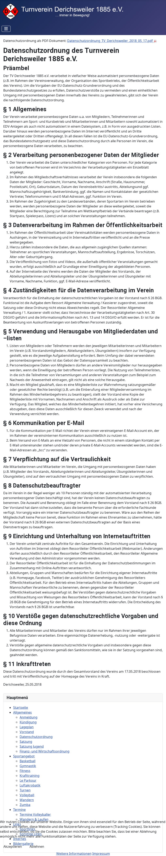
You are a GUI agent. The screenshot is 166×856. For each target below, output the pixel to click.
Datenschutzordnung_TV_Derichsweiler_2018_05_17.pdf (110, 40)
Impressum (101, 853)
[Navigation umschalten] (6, 29)
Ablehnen (37, 846)
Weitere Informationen (74, 853)
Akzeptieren (12, 846)
